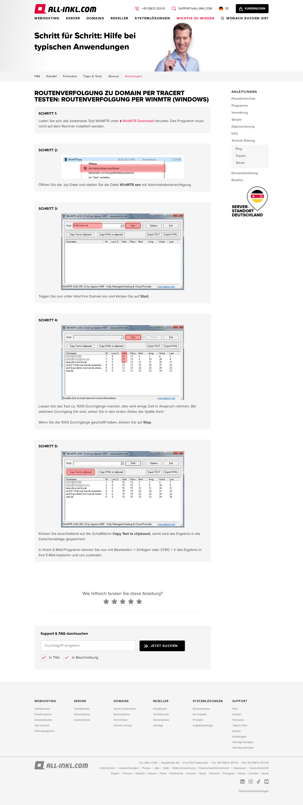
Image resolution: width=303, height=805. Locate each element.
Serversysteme (201, 708)
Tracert (240, 156)
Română (215, 773)
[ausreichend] (123, 601)
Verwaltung (239, 113)
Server (73, 18)
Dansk (241, 773)
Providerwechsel (243, 99)
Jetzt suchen (164, 646)
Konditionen (160, 708)
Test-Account (41, 725)
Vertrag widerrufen (243, 747)
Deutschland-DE (259, 768)
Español (140, 773)
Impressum (239, 768)
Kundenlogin (255, 8)
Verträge (158, 725)
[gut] (131, 601)
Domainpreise (82, 714)
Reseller (119, 18)
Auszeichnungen (128, 768)
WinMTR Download (138, 121)
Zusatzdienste (82, 720)
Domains (95, 18)
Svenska (253, 773)
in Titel (54, 657)
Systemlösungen (152, 18)
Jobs (156, 768)
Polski (163, 773)
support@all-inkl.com (195, 8)
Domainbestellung (244, 173)
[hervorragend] (139, 601)
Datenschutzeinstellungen (254, 791)
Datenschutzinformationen (214, 768)
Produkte (198, 720)
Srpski (203, 773)
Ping (239, 149)
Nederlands (176, 773)
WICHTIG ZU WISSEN (195, 18)
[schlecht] (106, 601)
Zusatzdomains (43, 720)
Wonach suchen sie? (247, 18)
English (115, 773)
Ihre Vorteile (120, 720)
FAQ (37, 76)
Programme (239, 106)
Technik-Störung (243, 141)
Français (127, 773)
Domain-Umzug (123, 725)
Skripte (236, 120)
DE (227, 8)
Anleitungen (133, 76)
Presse (146, 768)
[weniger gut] (114, 601)
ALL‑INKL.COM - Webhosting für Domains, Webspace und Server (65, 9)
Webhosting (47, 18)
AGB (166, 768)
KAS (234, 134)
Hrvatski (191, 773)
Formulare (70, 76)
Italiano (152, 773)
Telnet (240, 163)
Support (240, 701)
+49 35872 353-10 (153, 8)
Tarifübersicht (42, 708)
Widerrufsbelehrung (184, 768)
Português (229, 773)
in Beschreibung (85, 657)
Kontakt (51, 76)
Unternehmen (107, 768)
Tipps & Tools (92, 76)
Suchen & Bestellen (125, 708)
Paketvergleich (43, 714)
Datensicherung (242, 127)
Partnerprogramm (44, 731)
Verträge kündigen (243, 742)
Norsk (265, 773)
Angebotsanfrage (203, 725)
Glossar (113, 76)
